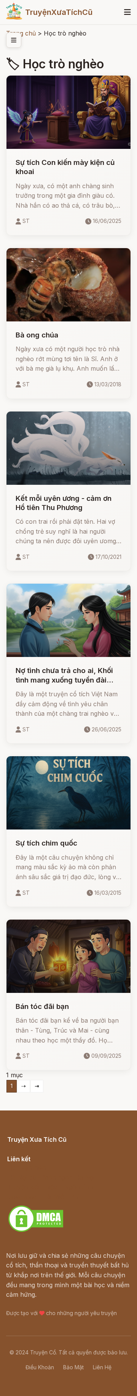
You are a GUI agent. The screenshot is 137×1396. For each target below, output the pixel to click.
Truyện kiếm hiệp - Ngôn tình (50, 1187)
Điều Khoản (39, 1367)
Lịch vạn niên (26, 1167)
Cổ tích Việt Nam (31, 1148)
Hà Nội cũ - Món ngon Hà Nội (51, 1177)
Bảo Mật (73, 1367)
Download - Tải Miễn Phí (43, 1197)
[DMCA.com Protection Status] (35, 1231)
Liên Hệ (102, 1367)
